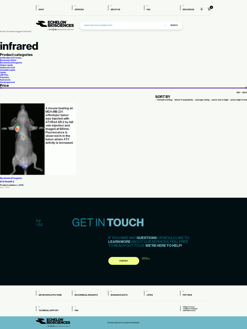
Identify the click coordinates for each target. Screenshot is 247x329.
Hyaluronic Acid (7, 68)
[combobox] (124, 25)
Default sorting (165, 100)
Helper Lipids (6, 65)
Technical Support (49, 310)
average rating (202, 100)
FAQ (148, 10)
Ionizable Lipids (7, 70)
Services (79, 10)
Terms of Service (190, 309)
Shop (41, 10)
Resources (188, 10)
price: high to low (238, 100)
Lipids (3, 73)
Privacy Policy (189, 307)
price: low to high (220, 100)
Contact (123, 261)
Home (3, 31)
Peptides (4, 77)
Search (174, 25)
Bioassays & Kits (8, 60)
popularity (188, 100)
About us (115, 10)
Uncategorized (7, 82)
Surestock (5, 80)
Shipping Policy (189, 310)
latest (177, 100)
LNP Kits (4, 75)
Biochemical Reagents (11, 63)
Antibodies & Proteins (11, 58)
